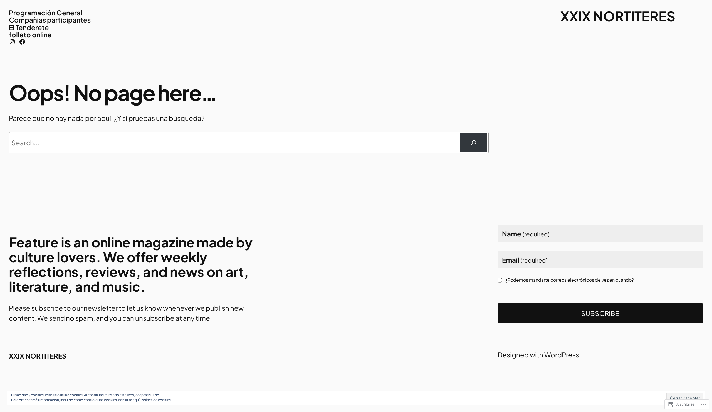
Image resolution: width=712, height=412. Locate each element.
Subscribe (600, 313)
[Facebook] (22, 41)
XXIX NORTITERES (617, 16)
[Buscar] (473, 142)
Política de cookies (156, 400)
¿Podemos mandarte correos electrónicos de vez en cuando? (569, 279)
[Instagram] (12, 41)
